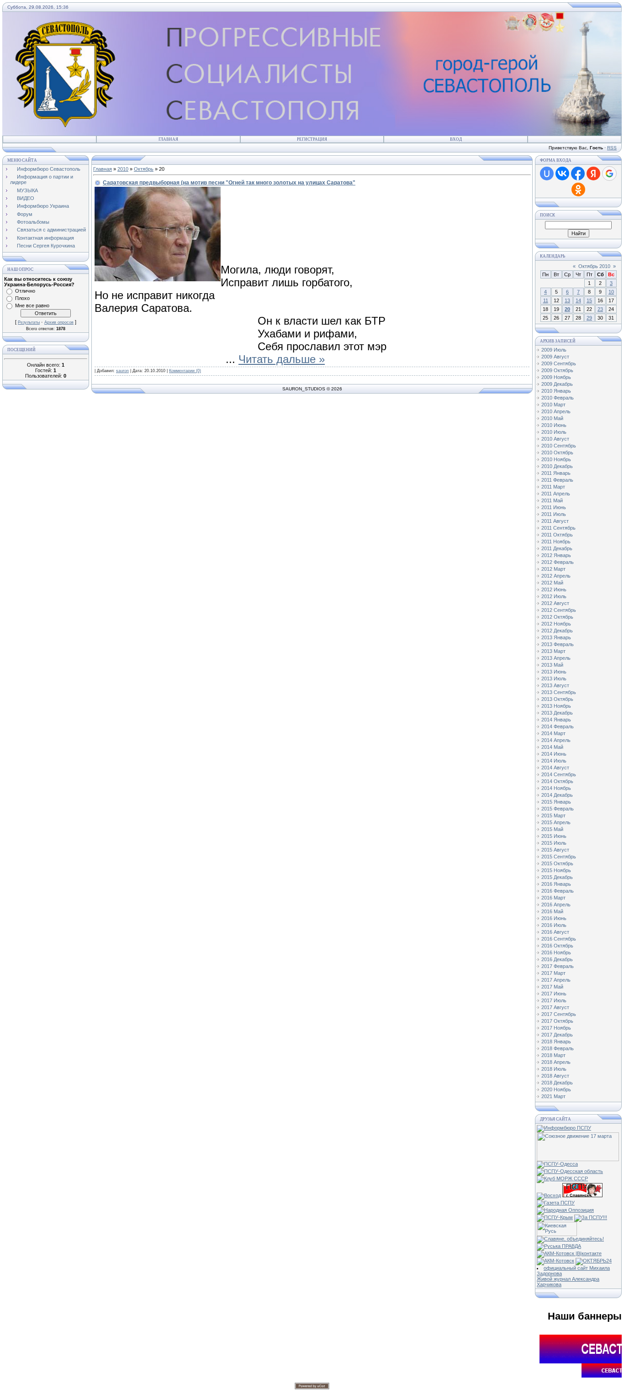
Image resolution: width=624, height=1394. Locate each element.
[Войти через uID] (547, 173)
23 (600, 309)
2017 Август (555, 1007)
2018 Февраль (557, 1048)
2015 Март (553, 815)
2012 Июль (553, 596)
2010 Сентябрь (558, 445)
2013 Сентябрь (558, 692)
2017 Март (553, 973)
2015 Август (555, 849)
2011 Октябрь (557, 534)
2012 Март (553, 569)
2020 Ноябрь (556, 1089)
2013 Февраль (557, 644)
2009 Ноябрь (556, 377)
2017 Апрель (556, 980)
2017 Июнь (553, 993)
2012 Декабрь (557, 630)
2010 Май (552, 418)
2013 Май (552, 665)
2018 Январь (556, 1041)
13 (567, 300)
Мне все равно (32, 305)
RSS (612, 147)
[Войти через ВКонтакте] (562, 173)
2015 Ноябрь (556, 870)
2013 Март (553, 651)
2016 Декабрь (557, 959)
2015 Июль (553, 843)
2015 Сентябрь (558, 856)
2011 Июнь (553, 507)
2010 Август (555, 439)
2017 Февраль (557, 966)
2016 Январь (556, 884)
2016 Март (553, 897)
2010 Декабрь (557, 466)
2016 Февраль (557, 891)
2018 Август (555, 1075)
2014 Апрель (556, 740)
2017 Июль (553, 1000)
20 (567, 309)
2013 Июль (553, 678)
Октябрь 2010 (594, 266)
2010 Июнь (553, 425)
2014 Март (553, 733)
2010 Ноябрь (556, 459)
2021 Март (553, 1096)
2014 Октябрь (557, 781)
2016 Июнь (553, 918)
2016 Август (555, 932)
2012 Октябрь (557, 617)
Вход (456, 139)
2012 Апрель (556, 576)
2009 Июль (553, 349)
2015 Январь (556, 802)
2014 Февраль (557, 726)
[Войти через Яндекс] (593, 173)
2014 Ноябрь (556, 788)
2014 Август (555, 767)
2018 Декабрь (557, 1082)
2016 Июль (553, 925)
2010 (122, 169)
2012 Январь (556, 555)
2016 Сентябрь (558, 939)
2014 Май (552, 747)
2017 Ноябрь (556, 1028)
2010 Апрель (556, 411)
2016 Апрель (556, 904)
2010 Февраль (557, 397)
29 (589, 318)
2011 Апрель (555, 493)
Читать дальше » (281, 359)
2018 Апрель (556, 1062)
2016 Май (552, 911)
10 (611, 292)
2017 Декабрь (557, 1034)
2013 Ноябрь (556, 706)
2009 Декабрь (557, 384)
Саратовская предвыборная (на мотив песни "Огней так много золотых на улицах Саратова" (229, 182)
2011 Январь (556, 473)
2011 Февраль (557, 480)
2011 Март (553, 486)
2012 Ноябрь (556, 623)
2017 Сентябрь (558, 1014)
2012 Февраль (557, 562)
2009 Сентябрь (558, 363)
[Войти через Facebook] (578, 173)
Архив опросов (59, 322)
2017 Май (552, 986)
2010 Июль (553, 432)
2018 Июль (553, 1069)
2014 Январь (556, 719)
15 (589, 300)
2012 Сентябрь (558, 610)
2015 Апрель (556, 822)
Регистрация (312, 139)
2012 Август (555, 603)
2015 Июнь (553, 836)
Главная (168, 139)
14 (578, 300)
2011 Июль (553, 514)
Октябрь (143, 169)
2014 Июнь (553, 754)
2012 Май (552, 582)
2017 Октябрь (557, 1021)
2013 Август (555, 685)
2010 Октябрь (557, 452)
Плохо (22, 298)
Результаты (29, 322)
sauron (122, 370)
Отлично (25, 291)
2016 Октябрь (557, 945)
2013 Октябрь (557, 699)
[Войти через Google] (609, 173)
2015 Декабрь (557, 877)
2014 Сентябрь (558, 774)
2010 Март (553, 404)
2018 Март (553, 1055)
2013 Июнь (553, 671)
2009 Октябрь (557, 370)
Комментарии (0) (185, 370)
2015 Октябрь (557, 863)
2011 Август (555, 521)
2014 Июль (553, 760)
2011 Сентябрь (558, 528)
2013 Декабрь (557, 712)
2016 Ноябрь (556, 952)
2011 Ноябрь (556, 541)
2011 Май (552, 500)
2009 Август (555, 356)
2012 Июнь (553, 589)
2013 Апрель (556, 658)
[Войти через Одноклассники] (578, 189)
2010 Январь (556, 391)
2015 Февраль (557, 808)
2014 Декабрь (557, 795)
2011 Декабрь (556, 548)
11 (545, 300)
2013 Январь (556, 637)
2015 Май (552, 829)
